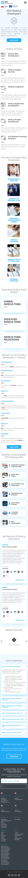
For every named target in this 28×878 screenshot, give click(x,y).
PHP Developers (4, 846)
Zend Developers (4, 861)
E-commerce (3, 839)
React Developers (5, 851)
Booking (2, 836)
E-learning (3, 835)
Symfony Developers (5, 857)
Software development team (6, 821)
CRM (2, 834)
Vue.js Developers (5, 864)
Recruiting (3, 841)
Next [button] (26, 641)
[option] (14, 641)
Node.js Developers (5, 853)
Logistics (3, 838)
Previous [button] (1, 641)
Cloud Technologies (19, 834)
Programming (18, 835)
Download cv (20, 580)
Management (4, 819)
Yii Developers (4, 860)
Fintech (2, 832)
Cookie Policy (4, 827)
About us (3, 823)
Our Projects (17, 819)
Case (16, 836)
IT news (16, 832)
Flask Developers (4, 856)
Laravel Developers (5, 858)
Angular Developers (5, 850)
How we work (4, 824)
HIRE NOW (14, 40)
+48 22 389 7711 (4, 800)
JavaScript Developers (5, 849)
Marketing (17, 839)
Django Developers (5, 854)
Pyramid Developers (5, 862)
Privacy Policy (4, 825)
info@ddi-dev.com (5, 802)
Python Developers (5, 847)
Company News (18, 838)
